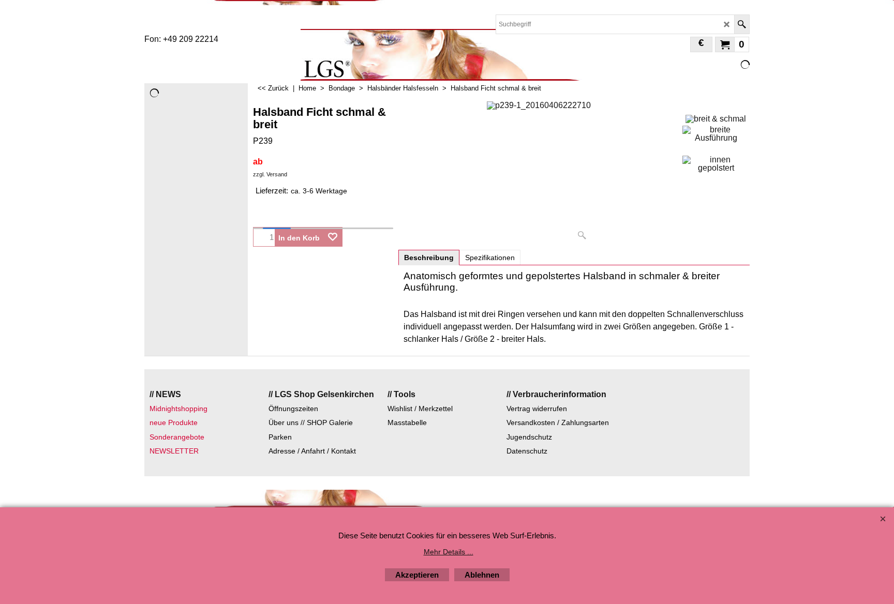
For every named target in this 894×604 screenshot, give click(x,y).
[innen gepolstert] (715, 164)
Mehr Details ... (448, 552)
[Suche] (741, 24)
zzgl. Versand (270, 174)
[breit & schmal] (715, 117)
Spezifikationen (490, 257)
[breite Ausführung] (715, 134)
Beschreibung (429, 257)
